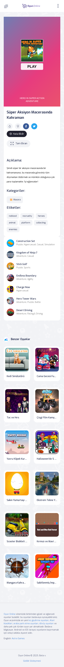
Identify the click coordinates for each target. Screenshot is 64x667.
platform (25, 222)
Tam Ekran (21, 143)
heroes (41, 216)
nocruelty (27, 216)
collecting (41, 222)
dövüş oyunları (46, 623)
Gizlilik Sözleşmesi (32, 661)
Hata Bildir (18, 133)
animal (12, 222)
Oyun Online (9, 614)
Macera (17, 199)
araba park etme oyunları (25, 623)
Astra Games (18, 638)
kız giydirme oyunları (39, 620)
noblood (13, 216)
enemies (13, 229)
